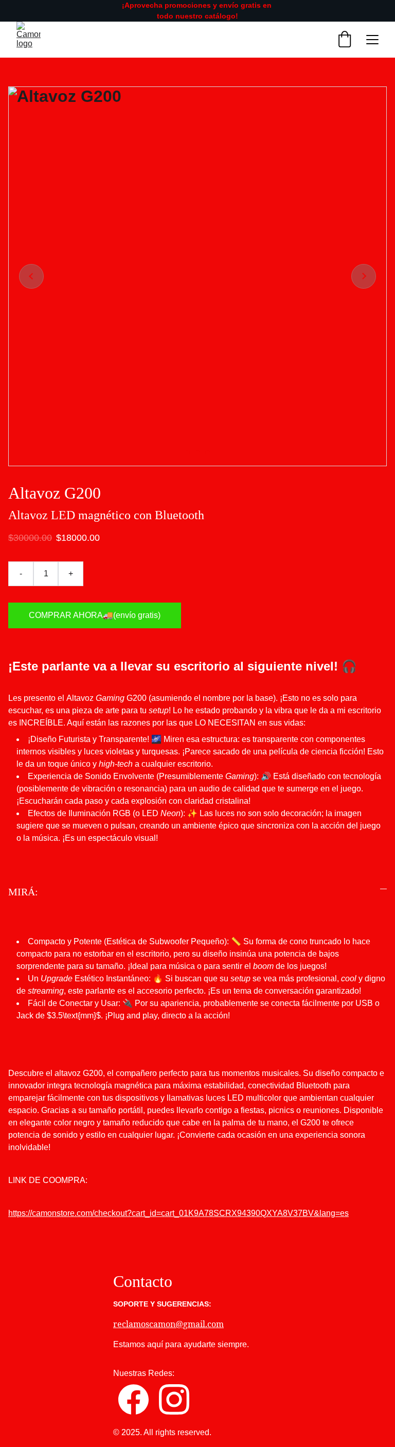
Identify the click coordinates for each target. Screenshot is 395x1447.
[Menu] (372, 39)
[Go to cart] (344, 39)
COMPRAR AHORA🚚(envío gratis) (94, 615)
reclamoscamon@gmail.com (168, 1324)
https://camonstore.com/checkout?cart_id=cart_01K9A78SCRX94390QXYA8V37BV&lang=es (178, 1213)
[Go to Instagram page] (174, 1399)
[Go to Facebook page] (133, 1399)
